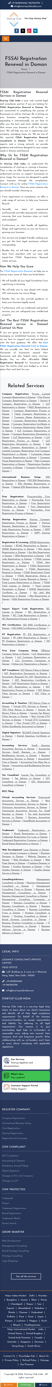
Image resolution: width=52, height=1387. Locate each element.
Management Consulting (14, 1246)
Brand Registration (11, 1213)
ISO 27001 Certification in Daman (29, 628)
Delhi (31, 1296)
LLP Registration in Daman (27, 437)
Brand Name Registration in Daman (20, 844)
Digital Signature (11, 733)
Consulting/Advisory (12, 879)
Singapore (25, 1342)
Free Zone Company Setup (20, 651)
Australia (11, 1342)
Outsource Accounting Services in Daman (24, 807)
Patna (44, 1300)
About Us (44, 1356)
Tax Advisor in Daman (27, 778)
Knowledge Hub (27, 1356)
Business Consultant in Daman (30, 903)
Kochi (44, 1321)
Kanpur (9, 1321)
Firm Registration (12, 497)
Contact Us (9, 1356)
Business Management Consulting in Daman (25, 896)
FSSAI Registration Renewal (18, 271)
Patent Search (9, 1223)
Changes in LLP (10, 1181)
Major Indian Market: (16, 1296)
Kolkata (11, 1317)
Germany (39, 1342)
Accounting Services (14, 745)
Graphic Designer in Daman (27, 867)
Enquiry (44, 1385)
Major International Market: (21, 1329)
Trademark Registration (14, 1208)
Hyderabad (36, 1312)
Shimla (11, 1312)
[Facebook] (16, 31)
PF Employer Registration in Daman (22, 641)
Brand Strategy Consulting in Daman (24, 920)
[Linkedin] (35, 31)
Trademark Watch (11, 1218)
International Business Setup (21, 477)
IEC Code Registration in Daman (30, 615)
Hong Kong (17, 1346)
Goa (39, 1304)
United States (15, 1333)
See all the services (26, 1276)
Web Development (12, 850)
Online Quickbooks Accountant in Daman (23, 727)
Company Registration (15, 394)
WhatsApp (26, 1385)
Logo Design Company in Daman (21, 853)
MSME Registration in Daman (18, 549)
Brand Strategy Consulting (15, 1251)
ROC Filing (7, 791)
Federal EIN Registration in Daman (31, 487)
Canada (38, 1338)
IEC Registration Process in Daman (20, 619)
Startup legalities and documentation (18, 1062)
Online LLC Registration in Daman (29, 664)
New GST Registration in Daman (21, 687)
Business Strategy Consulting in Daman (23, 923)
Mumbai (42, 1296)
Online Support (24, 1087)
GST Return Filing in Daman (35, 670)
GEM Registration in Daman (29, 556)
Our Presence (26, 1364)
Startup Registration (14, 520)
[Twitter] (23, 31)
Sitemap (44, 1360)
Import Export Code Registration (22, 609)
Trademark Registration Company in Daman (25, 840)
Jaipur (41, 1317)
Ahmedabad (24, 1308)
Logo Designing (10, 1261)
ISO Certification (11, 625)
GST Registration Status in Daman (30, 684)
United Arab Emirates (19, 1338)
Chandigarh (16, 1304)
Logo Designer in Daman (36, 850)
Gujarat (10, 1308)
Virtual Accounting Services (18, 797)
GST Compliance (10, 670)
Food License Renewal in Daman (30, 579)
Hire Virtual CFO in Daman (32, 723)
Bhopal (16, 1325)
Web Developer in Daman (27, 860)
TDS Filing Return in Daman (18, 710)
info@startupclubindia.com (27, 6)
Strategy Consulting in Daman (30, 916)
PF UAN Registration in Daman (30, 638)
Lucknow (21, 1321)
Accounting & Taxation (14, 703)
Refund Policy (29, 1360)
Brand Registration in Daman (30, 834)
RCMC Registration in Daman (32, 546)
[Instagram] (29, 31)
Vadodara (39, 1308)
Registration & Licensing (15, 542)
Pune (21, 1317)
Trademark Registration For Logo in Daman (25, 837)
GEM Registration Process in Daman (30, 599)
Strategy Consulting (12, 1256)
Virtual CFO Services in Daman (30, 706)
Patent (5, 1203)
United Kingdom (34, 1333)
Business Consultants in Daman (19, 906)
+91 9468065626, (19, 3)
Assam (24, 1300)
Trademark (8, 830)
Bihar (34, 1300)
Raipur (29, 1304)
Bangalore (12, 1300)
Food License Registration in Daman (21, 583)
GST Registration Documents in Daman (25, 674)
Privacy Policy (11, 1360)
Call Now (9, 1385)
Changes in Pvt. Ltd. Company (17, 1176)
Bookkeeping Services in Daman (19, 756)
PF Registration (11, 634)
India (40, 1329)
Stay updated (18, 1076)
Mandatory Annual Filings (15, 1166)
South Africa (33, 1346)
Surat (31, 1317)
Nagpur (33, 1321)
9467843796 (34, 3)
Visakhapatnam (32, 1325)
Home (24, 69)
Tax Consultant (10, 775)
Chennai (23, 1312)
